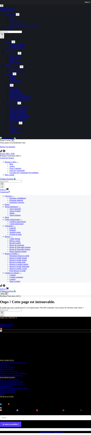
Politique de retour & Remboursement (14, 388)
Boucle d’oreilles (11, 254)
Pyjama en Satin (15, 234)
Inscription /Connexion (8, 371)
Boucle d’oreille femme (18, 258)
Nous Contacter (15, 168)
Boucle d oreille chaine (18, 260)
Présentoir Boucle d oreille (19, 256)
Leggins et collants (12, 273)
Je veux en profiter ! (10, 424)
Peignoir (12, 230)
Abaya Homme (15, 209)
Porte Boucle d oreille (17, 271)
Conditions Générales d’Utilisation (13, 363)
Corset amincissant (16, 224)
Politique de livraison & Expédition (13, 373)
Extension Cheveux (16, 202)
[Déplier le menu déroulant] (18, 162)
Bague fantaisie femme (18, 251)
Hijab (7, 217)
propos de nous (6, 324)
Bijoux (7, 237)
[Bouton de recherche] (2, 185)
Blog (11, 164)
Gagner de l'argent (7, 158)
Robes (7, 205)
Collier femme (14, 239)
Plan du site (58, 432)
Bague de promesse (16, 245)
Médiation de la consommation (11, 375)
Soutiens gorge (15, 232)
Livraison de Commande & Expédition (24, 173)
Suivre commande (7, 369)
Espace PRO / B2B (7, 154)
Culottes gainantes (16, 277)
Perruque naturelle (16, 200)
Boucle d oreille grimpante (19, 266)
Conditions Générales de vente (11, 384)
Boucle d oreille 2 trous (18, 269)
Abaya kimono (15, 215)
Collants (12, 275)
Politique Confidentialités (9, 380)
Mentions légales (6, 386)
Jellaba (12, 213)
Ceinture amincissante (17, 222)
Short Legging (14, 281)
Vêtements (9, 226)
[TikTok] (1, 151)
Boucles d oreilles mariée (18, 264)
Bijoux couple (14, 241)
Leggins (12, 279)
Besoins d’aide (10, 162)
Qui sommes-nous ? (7, 367)
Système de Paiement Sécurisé (11, 382)
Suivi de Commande (17, 170)
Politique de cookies (7, 392)
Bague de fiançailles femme (19, 249)
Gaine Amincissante (12, 219)
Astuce (12, 166)
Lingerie (12, 228)
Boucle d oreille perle (17, 262)
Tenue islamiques (11, 207)
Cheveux (8, 196)
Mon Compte (5, 365)
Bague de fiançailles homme (20, 247)
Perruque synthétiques (17, 198)
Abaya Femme (14, 211)
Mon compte (9, 175)
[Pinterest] (4, 151)
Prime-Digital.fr (46, 432)
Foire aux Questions (7, 390)
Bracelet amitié (15, 243)
